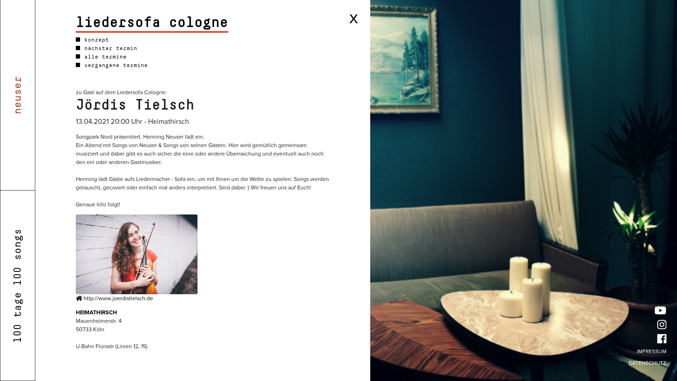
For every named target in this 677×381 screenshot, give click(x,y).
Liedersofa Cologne (152, 23)
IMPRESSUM (651, 351)
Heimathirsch (96, 312)
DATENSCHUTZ (647, 363)
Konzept (95, 40)
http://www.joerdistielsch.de (117, 298)
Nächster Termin (109, 48)
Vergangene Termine (114, 65)
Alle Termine (104, 57)
